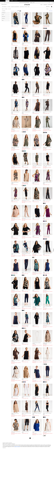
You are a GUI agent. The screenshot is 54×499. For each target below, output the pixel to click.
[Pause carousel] (53, 2)
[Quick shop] (26, 28)
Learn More (35, 2)
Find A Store (50, 10)
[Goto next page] (33, 438)
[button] (51, 6)
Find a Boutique (49, 4)
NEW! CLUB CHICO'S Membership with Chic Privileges (25, 2)
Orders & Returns (45, 4)
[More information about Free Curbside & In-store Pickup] (18, 10)
